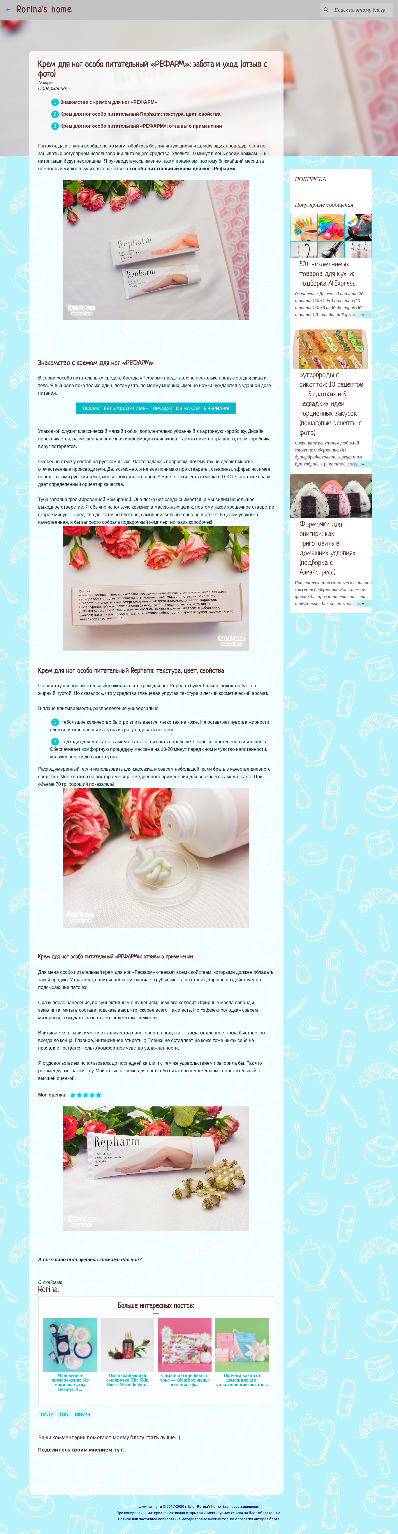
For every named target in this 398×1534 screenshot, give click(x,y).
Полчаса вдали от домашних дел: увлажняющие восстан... (242, 1380)
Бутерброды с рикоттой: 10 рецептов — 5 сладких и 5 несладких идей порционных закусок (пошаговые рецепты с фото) (331, 404)
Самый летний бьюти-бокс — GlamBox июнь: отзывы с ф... (184, 1380)
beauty (46, 1414)
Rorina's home (44, 10)
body (63, 1414)
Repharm (82, 1414)
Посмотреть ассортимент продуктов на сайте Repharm (156, 408)
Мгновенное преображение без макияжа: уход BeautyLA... (70, 1382)
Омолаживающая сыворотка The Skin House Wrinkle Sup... (127, 1380)
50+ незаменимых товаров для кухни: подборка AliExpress (327, 274)
